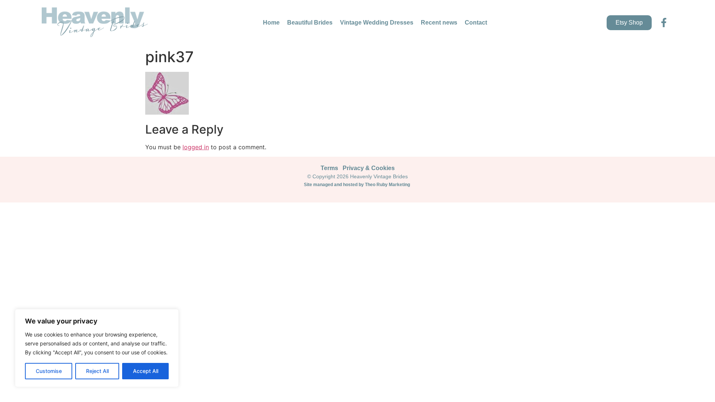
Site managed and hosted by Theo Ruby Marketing (357, 184)
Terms (329, 168)
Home (271, 22)
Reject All (97, 371)
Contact (476, 22)
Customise (49, 371)
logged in (195, 147)
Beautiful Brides (310, 22)
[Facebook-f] (663, 22)
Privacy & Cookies (369, 168)
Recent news (439, 22)
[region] (97, 348)
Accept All (145, 371)
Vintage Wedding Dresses (376, 22)
